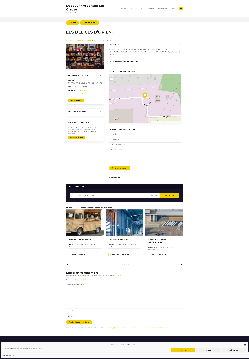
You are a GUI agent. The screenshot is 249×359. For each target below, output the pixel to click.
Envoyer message (120, 168)
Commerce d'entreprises (119, 254)
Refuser (209, 350)
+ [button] (111, 76)
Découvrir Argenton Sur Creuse (85, 7)
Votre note (70, 279)
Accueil (123, 9)
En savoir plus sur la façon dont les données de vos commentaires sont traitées (136, 328)
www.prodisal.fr (78, 94)
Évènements (163, 9)
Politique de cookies (8, 355)
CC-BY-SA (177, 122)
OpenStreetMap (165, 122)
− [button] (111, 79)
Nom (69, 311)
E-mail (69, 316)
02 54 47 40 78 (82, 90)
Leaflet (153, 122)
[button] (245, 345)
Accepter (183, 350)
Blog (173, 9)
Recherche (169, 195)
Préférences (234, 350)
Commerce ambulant (78, 254)
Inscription (150, 9)
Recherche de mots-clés (73, 195)
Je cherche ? (135, 9)
